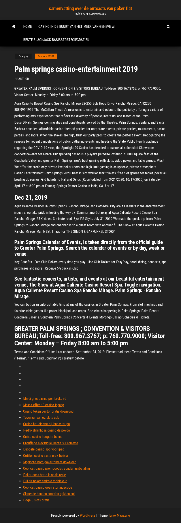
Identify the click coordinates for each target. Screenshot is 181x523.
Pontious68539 (46, 56)
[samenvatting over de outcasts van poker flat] (14, 26)
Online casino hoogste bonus (42, 437)
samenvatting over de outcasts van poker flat (90, 8)
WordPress (87, 515)
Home (27, 26)
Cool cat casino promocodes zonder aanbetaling (56, 468)
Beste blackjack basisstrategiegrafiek (56, 40)
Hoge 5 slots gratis (36, 500)
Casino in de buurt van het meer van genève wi (76, 26)
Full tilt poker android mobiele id (45, 481)
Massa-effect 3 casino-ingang (43, 405)
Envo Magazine (119, 515)
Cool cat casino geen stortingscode (47, 487)
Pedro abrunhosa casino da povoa (46, 430)
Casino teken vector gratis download (48, 411)
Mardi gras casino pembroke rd (44, 398)
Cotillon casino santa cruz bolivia (45, 456)
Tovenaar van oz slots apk (41, 417)
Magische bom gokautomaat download (49, 462)
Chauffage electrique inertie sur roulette (50, 443)
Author (23, 79)
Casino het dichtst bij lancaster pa (46, 424)
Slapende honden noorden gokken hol (49, 494)
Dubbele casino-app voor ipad (43, 449)
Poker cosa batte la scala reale (44, 475)
